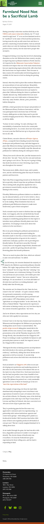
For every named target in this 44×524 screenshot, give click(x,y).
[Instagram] (20, 507)
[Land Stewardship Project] (17, 3)
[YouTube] (15, 507)
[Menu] (40, 4)
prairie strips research (10, 328)
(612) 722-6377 (7, 500)
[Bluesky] (10, 507)
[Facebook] (5, 507)
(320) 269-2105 (7, 478)
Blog (10, 451)
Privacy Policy (6, 514)
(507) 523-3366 (7, 489)
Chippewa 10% (21, 365)
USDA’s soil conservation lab (13, 34)
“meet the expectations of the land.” (15, 384)
